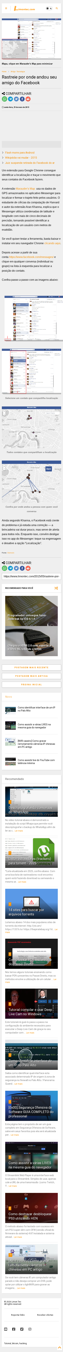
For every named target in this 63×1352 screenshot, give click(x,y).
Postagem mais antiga (31, 676)
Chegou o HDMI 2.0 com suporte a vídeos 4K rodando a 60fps (29, 647)
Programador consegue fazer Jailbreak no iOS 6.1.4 (27, 617)
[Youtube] (5, 1329)
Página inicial (31, 684)
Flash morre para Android (19, 152)
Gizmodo (10, 553)
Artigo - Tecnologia (18, 72)
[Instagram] (29, 1329)
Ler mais (19, 831)
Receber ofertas (45, 1315)
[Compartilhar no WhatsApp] (4, 101)
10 (10, 1255)
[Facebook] (13, 1329)
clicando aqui (52, 243)
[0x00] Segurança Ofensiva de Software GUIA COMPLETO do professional (31, 1111)
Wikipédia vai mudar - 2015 (21, 157)
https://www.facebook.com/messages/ (31, 257)
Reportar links (18, 1315)
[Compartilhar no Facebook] (22, 101)
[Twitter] (21, 1329)
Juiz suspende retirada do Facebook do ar (30, 162)
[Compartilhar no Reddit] (28, 101)
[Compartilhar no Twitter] (16, 101)
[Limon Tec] (24, 9)
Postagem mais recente (31, 667)
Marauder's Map (26, 188)
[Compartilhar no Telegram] (10, 101)
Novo (8, 696)
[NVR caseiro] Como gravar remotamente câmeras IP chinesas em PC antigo (36, 744)
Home (4, 72)
